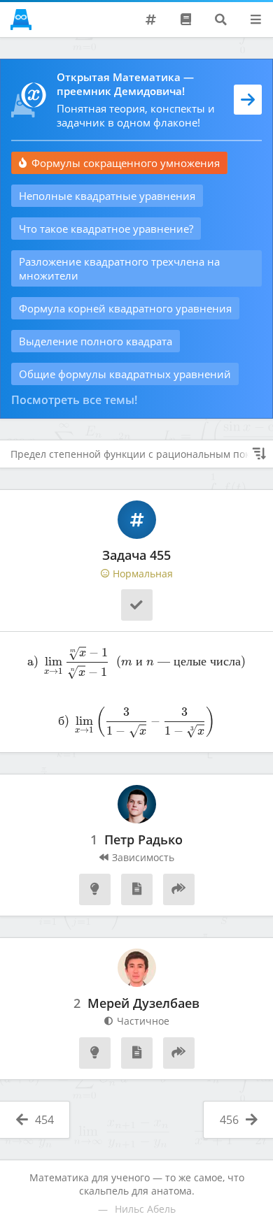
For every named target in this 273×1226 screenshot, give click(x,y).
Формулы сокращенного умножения (125, 163)
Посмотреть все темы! (74, 400)
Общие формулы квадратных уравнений (125, 374)
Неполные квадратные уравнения (107, 196)
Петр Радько (143, 840)
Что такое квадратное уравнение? (106, 229)
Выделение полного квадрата (95, 341)
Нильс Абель (145, 1209)
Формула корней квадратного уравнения (125, 308)
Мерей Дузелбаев (144, 1003)
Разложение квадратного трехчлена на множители (119, 268)
